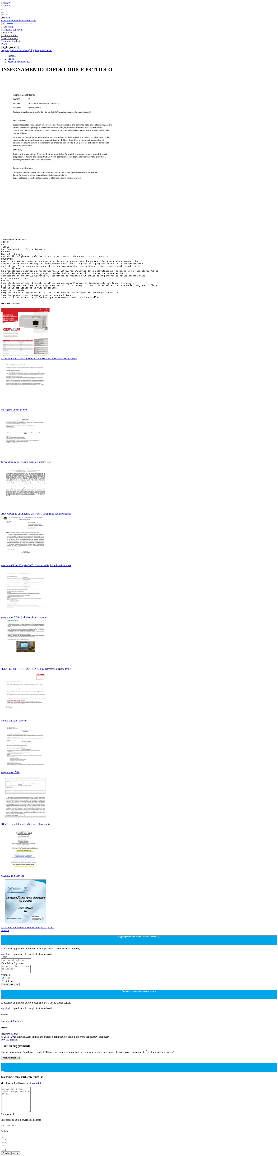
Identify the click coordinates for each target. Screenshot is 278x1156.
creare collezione (10, 984)
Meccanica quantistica (19, 61)
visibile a (5, 975)
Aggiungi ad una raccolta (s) (16, 50)
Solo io (9, 981)
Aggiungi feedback (11, 1058)
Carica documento (10, 20)
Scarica (5, 930)
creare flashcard (28, 20)
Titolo (4, 957)
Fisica (11, 58)
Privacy (5, 1039)
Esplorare (6, 5)
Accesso (5, 17)
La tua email (7, 1114)
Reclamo (5, 1033)
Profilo (4, 44)
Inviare (16, 1153)
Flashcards (7, 29)
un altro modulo (34, 1083)
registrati (6, 954)
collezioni (18, 29)
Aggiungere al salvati (41, 50)
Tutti (7, 978)
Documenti (7, 1021)
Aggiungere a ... (10, 47)
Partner (14, 1033)
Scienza (12, 55)
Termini (14, 1039)
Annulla (6, 1153)
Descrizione (13, 963)
